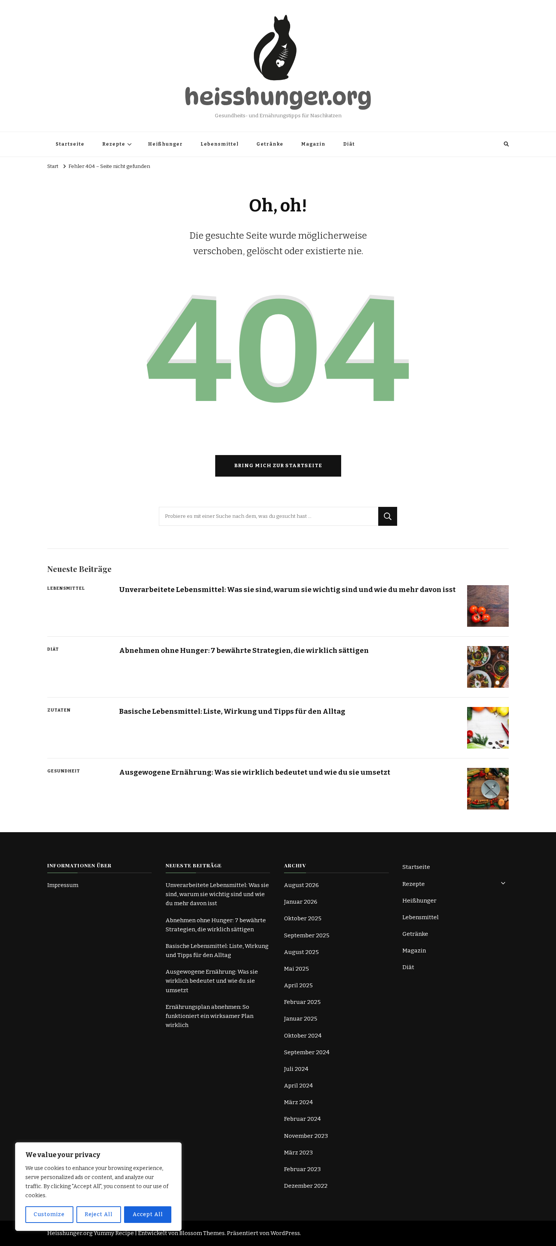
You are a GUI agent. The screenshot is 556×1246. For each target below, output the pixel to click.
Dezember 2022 (306, 1185)
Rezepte (113, 144)
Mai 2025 (296, 968)
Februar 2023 (302, 1169)
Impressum (62, 885)
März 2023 (298, 1152)
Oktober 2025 (302, 918)
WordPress (285, 1233)
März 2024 (298, 1102)
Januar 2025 (300, 1018)
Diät (349, 144)
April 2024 (298, 1085)
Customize (49, 1214)
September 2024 (306, 1052)
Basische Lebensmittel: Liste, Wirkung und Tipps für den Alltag (232, 711)
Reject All (99, 1214)
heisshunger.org (278, 96)
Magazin (313, 144)
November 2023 (306, 1136)
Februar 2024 (302, 1118)
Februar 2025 (302, 1002)
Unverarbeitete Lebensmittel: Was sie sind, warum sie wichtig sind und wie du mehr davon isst (287, 589)
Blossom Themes (202, 1233)
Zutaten (59, 710)
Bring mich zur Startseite (278, 466)
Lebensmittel (219, 144)
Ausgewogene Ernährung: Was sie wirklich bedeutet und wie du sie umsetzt (254, 772)
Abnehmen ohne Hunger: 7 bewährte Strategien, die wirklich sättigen (244, 650)
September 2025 (306, 935)
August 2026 (301, 885)
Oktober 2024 (302, 1035)
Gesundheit (63, 771)
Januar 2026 (300, 901)
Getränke (269, 144)
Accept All (148, 1214)
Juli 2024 (296, 1069)
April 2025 (298, 985)
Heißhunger (165, 144)
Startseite (70, 144)
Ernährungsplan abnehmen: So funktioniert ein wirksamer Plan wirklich (209, 1016)
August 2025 (301, 952)
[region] (98, 1186)
